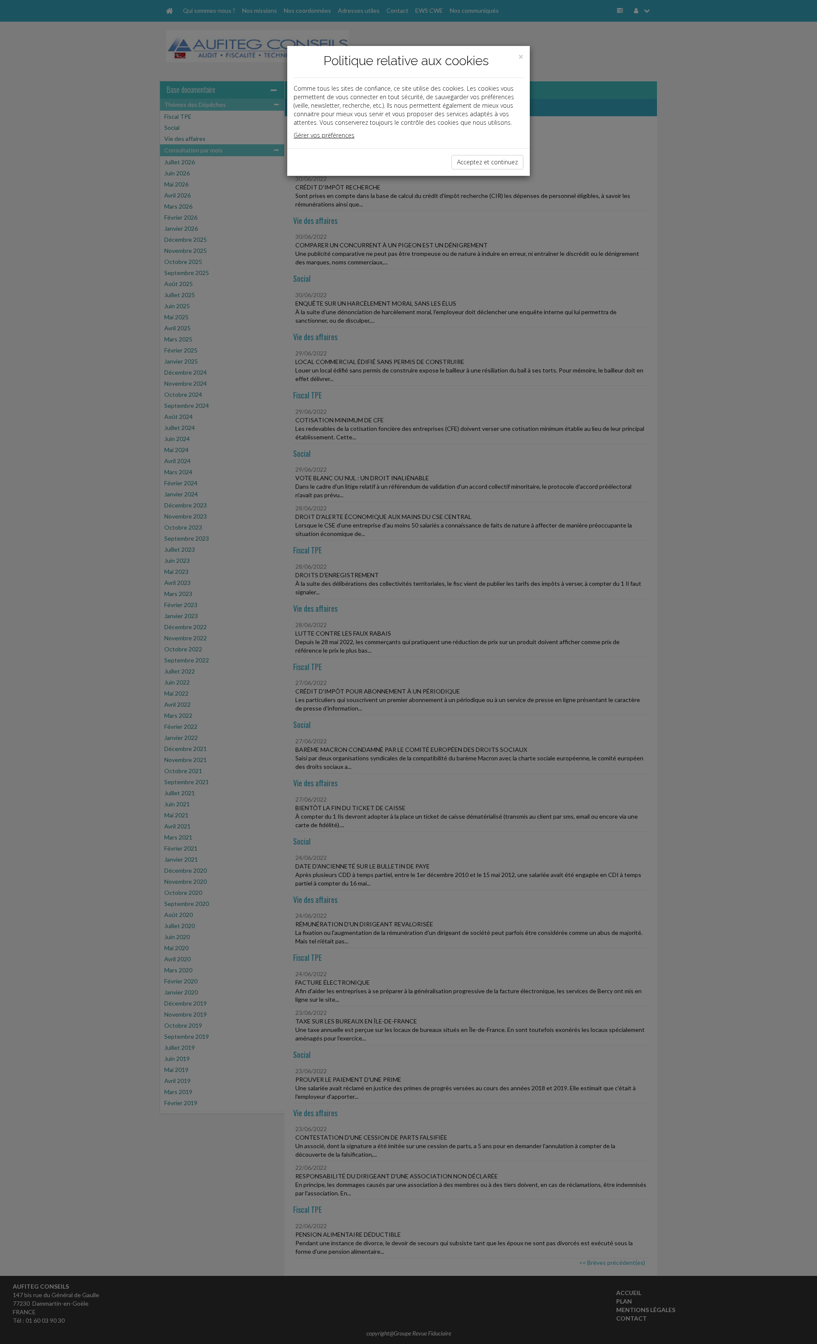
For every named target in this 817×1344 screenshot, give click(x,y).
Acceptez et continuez (487, 162)
